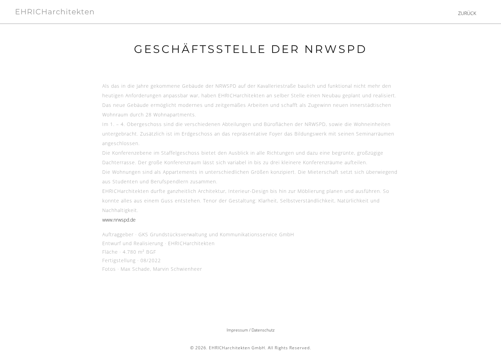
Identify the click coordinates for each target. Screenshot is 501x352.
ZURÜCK (467, 13)
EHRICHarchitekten (55, 11)
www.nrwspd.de (119, 219)
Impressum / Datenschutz (251, 330)
